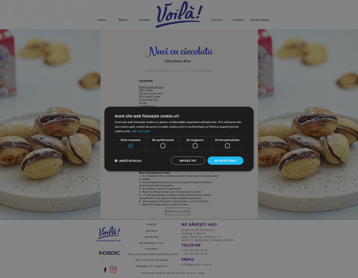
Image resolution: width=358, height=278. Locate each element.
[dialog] (179, 139)
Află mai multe (140, 131)
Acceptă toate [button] (225, 160)
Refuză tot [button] (188, 160)
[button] (128, 160)
